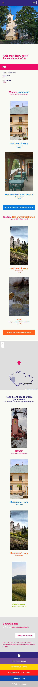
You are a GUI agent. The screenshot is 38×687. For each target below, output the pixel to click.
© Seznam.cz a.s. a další (33, 389)
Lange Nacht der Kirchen (19, 672)
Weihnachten (19, 678)
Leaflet (28, 389)
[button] (19, 363)
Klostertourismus (19, 661)
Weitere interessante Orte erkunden (19, 332)
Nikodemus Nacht (19, 667)
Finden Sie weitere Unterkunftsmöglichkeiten (19, 207)
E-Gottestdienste (19, 684)
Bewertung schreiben (25, 635)
